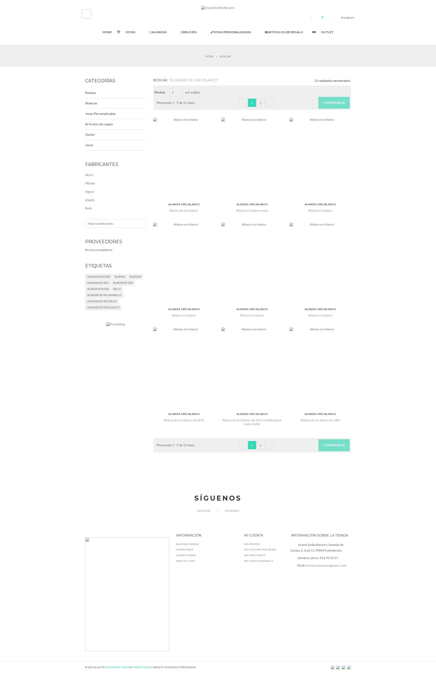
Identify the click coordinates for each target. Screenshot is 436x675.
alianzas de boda (98, 276)
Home (209, 56)
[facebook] (336, 17)
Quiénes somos (186, 555)
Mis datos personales (258, 561)
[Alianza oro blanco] (184, 159)
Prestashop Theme (117, 667)
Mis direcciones (254, 555)
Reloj (117, 288)
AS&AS (89, 200)
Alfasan (90, 183)
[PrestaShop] (115, 324)
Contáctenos (184, 549)
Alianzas (91, 103)
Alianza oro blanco (184, 204)
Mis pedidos (252, 544)
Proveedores (103, 241)
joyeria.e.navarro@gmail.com (326, 565)
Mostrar (159, 92)
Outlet (90, 134)
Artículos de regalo (99, 124)
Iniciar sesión (88, 12)
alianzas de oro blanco (103, 307)
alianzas (135, 276)
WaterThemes (143, 667)
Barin (88, 208)
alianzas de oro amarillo (104, 295)
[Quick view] (178, 167)
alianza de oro (123, 282)
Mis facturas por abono (260, 549)
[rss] (332, 667)
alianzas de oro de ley (102, 301)
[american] (343, 667)
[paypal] (338, 667)
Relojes (90, 93)
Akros (89, 175)
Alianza (120, 276)
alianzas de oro (98, 282)
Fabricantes (101, 164)
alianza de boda (98, 288)
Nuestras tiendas (187, 544)
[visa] (349, 667)
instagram (347, 17)
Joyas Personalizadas (100, 113)
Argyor (89, 191)
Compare (190, 167)
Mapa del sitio (185, 561)
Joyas (89, 145)
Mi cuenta (253, 535)
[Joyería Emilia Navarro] (218, 7)
